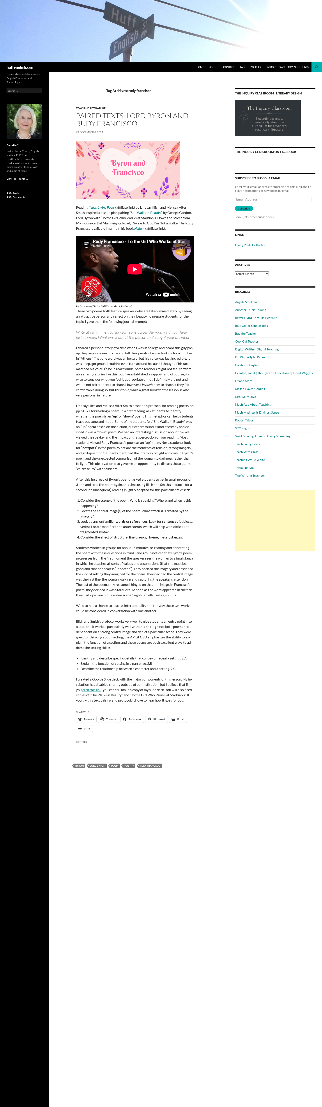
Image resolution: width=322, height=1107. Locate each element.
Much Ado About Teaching (253, 404)
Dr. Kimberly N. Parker (250, 357)
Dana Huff (12, 145)
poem (114, 765)
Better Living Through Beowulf (256, 318)
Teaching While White (250, 460)
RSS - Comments (16, 197)
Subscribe (244, 208)
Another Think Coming (250, 310)
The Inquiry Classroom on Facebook (265, 152)
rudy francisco (150, 765)
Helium (139, 228)
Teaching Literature (91, 108)
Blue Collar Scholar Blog (251, 325)
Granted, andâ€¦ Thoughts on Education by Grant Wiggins (274, 373)
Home (200, 67)
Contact (228, 67)
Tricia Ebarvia (244, 467)
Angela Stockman (246, 302)
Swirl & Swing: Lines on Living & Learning (262, 436)
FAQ (242, 67)
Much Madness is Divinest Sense (257, 412)
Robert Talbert (245, 420)
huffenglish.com (20, 67)
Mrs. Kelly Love (245, 396)
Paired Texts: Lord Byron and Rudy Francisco (132, 119)
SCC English (243, 428)
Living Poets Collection (250, 245)
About (213, 67)
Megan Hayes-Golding (250, 389)
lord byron (97, 765)
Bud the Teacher (246, 333)
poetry (129, 765)
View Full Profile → (17, 178)
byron (79, 765)
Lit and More (243, 381)
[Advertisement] (275, 520)
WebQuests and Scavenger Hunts (288, 67)
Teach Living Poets (102, 207)
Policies (255, 67)
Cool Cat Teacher (246, 341)
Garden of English (247, 365)
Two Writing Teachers (250, 475)
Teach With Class (246, 452)
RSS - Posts (13, 193)
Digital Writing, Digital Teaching (257, 349)
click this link (91, 690)
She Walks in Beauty (146, 212)
